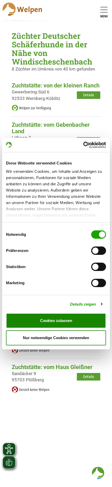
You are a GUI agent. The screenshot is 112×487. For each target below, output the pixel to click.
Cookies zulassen (56, 320)
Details (88, 95)
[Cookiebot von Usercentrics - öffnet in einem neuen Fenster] (83, 145)
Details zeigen (83, 304)
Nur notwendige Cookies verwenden (56, 338)
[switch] (98, 250)
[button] (98, 473)
